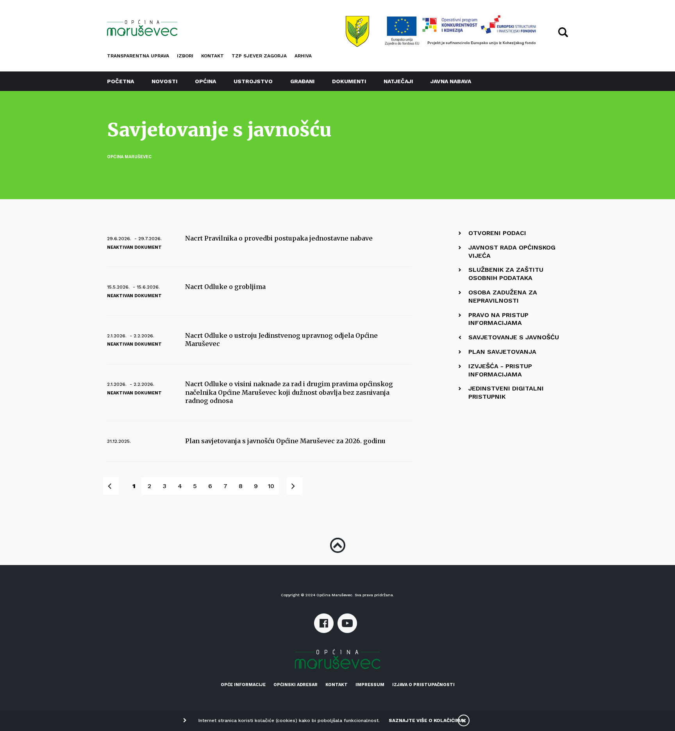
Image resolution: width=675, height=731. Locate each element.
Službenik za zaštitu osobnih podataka (505, 274)
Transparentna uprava (138, 56)
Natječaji (398, 81)
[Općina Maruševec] (142, 28)
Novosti (164, 81)
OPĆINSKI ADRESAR (295, 684)
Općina (205, 81)
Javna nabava (450, 81)
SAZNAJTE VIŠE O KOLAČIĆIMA (426, 720)
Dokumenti (349, 81)
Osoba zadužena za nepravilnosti (502, 296)
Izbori (185, 56)
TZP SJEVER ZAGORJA (259, 56)
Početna (120, 81)
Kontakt (212, 56)
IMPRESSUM (369, 684)
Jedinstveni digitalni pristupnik (506, 392)
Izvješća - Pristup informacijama (500, 370)
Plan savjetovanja (502, 351)
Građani (302, 81)
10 (271, 486)
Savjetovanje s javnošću (513, 337)
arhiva (303, 56)
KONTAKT (336, 684)
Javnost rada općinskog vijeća (511, 251)
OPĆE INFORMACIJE (243, 684)
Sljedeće (298, 486)
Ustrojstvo (253, 81)
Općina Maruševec (129, 156)
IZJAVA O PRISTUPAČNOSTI (423, 684)
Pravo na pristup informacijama (498, 319)
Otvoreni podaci (497, 233)
